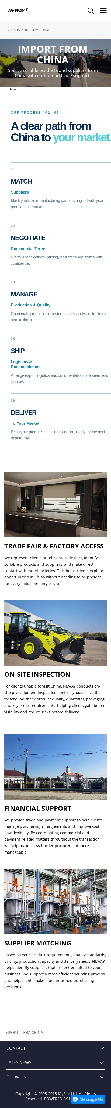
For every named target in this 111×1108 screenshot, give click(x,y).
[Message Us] (88, 1102)
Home (8, 30)
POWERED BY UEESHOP (65, 1098)
